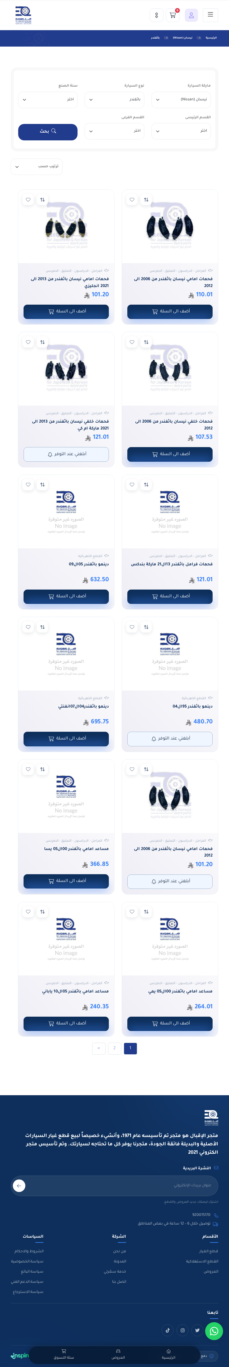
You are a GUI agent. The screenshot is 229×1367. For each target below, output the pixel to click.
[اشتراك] (19, 1185)
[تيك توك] (168, 1330)
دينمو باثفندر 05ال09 (89, 564)
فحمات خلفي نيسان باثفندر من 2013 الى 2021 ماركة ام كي (70, 425)
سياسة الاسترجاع (28, 1292)
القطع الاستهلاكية (202, 1262)
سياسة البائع (32, 1272)
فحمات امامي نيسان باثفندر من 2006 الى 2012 (173, 283)
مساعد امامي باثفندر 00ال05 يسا (76, 849)
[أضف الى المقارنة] (146, 199)
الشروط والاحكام (29, 1252)
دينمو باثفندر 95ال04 (193, 707)
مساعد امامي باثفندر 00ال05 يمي (180, 991)
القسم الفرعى (132, 118)
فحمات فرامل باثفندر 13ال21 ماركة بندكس (172, 564)
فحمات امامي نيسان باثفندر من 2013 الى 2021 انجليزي (70, 283)
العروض (211, 1272)
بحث (44, 132)
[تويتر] (197, 1330)
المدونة (120, 1262)
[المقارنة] (156, 15)
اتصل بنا (119, 1282)
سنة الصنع (68, 86)
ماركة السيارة (199, 86)
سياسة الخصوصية (27, 1262)
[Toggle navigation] (210, 15)
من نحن (119, 1252)
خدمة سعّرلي (115, 1272)
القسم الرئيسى (198, 118)
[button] (190, 15)
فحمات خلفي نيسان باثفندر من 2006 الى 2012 (174, 425)
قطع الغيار (208, 1252)
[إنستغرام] (182, 1330)
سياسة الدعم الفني (27, 1282)
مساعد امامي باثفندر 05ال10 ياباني (75, 991)
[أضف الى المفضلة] (131, 199)
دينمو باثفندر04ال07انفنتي (83, 707)
